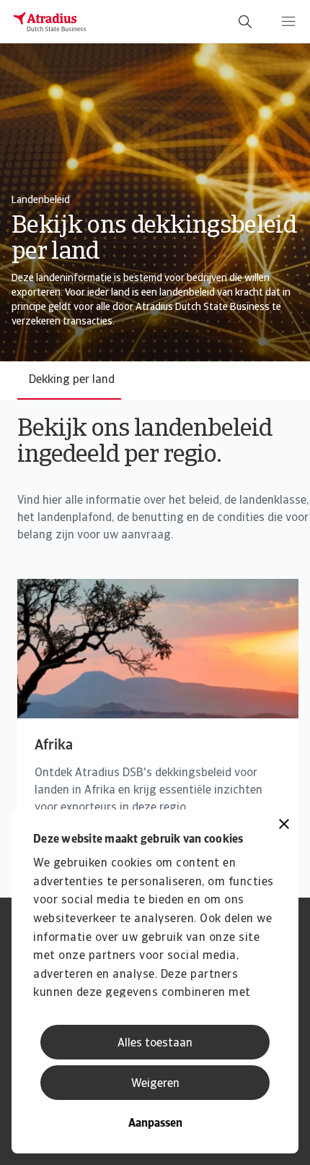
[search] (245, 22)
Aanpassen (155, 1124)
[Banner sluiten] (284, 826)
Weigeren (155, 1084)
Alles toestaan (155, 1043)
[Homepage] (49, 22)
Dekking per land (72, 380)
